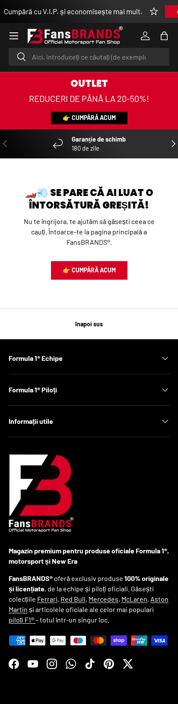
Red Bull (73, 599)
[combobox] (89, 57)
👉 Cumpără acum (89, 117)
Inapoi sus (89, 324)
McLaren (134, 599)
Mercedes (103, 599)
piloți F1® (22, 620)
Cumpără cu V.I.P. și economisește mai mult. (73, 11)
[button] (164, 35)
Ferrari (47, 599)
